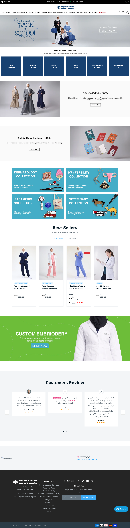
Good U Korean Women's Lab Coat (103, 287)
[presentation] (7, 276)
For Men (72, 238)
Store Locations (49, 508)
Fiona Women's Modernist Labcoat (49, 287)
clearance (102, 12)
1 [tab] (63, 431)
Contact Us (49, 505)
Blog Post (49, 499)
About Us (49, 502)
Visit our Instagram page (88, 459)
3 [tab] (66, 431)
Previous (7, 412)
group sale (93, 12)
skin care (83, 12)
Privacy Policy (49, 490)
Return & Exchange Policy (49, 493)
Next (123, 412)
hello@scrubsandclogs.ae (26, 496)
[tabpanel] (29, 404)
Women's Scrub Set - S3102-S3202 (22, 287)
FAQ (49, 511)
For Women (59, 238)
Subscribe (88, 497)
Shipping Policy (49, 488)
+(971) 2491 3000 (26, 493)
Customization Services (49, 485)
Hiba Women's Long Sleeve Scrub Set (77, 287)
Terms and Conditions (49, 496)
